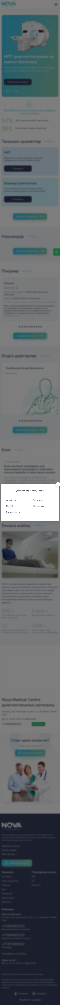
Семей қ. (11, 506)
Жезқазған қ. (13, 512)
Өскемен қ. (39, 506)
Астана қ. (38, 500)
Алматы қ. (11, 500)
